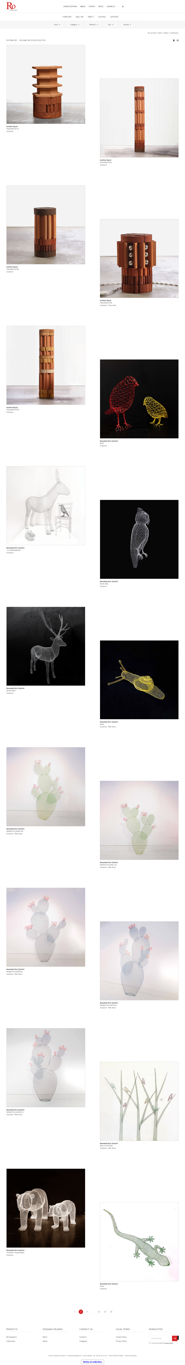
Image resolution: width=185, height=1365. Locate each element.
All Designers (11, 1337)
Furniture (67, 17)
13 (111, 1312)
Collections (10, 1341)
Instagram (83, 1341)
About (45, 1341)
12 (105, 1312)
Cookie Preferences (131, 1356)
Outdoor (114, 17)
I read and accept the (162, 1343)
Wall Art (80, 17)
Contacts (82, 1337)
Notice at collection (92, 1362)
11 (99, 1312)
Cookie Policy (121, 1337)
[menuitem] (70, 6)
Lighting (102, 17)
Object (91, 17)
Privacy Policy (121, 1341)
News (45, 1337)
